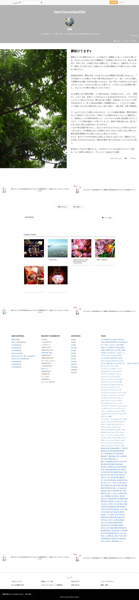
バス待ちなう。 (46, 345)
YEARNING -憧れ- (47, 353)
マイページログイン (107, 581)
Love (126, 41)
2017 (72, 348)
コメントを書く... (108, 217)
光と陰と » (77, 207)
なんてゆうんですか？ (48, 361)
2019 (72, 342)
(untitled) (14, 345)
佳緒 (69, 29)
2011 (72, 361)
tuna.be (69, 577)
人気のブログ (75, 581)
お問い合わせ (75, 585)
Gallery (117, 41)
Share (134, 41)
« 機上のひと (62, 207)
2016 (72, 350)
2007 (72, 372)
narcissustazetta (69, 12)
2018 (72, 345)
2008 (72, 370)
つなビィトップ (16, 581)
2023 (72, 339)
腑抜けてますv (81, 51)
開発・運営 (104, 585)
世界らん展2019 (16, 342)
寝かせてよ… (45, 368)
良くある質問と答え (17, 585)
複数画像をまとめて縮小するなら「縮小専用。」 (18, 594)
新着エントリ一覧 (47, 581)
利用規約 (59, 585)
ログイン (122, 2)
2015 (72, 353)
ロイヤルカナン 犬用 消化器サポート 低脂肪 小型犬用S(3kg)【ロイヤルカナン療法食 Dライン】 (109, 190)
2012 (72, 359)
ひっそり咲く (45, 376)
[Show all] (134, 35)
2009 (72, 367)
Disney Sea (15, 353)
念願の (13, 339)
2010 (72, 364)
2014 (72, 356)
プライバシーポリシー (48, 585)
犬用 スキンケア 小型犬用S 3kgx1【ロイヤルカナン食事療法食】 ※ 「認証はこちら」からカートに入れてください (40, 189)
